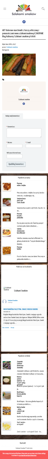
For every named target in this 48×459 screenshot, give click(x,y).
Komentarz (11, 127)
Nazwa (9, 143)
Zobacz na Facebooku (5, 327)
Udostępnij (12, 327)
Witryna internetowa (14, 153)
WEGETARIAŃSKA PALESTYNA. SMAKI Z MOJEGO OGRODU (20, 309)
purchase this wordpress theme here (27, 455)
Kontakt (23, 443)
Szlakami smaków (12, 47)
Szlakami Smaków (13, 300)
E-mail (28, 143)
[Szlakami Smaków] (7, 289)
